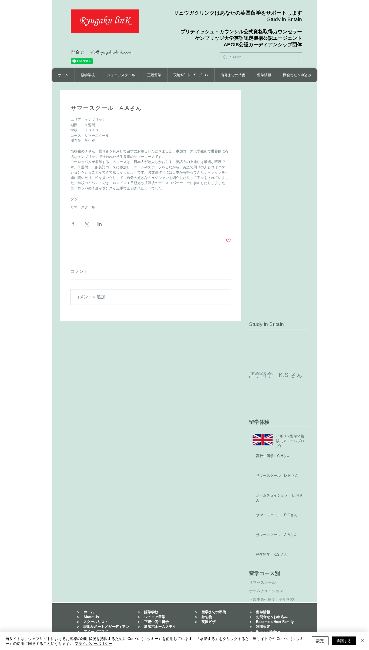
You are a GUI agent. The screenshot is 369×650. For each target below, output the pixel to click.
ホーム (88, 612)
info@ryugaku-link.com (111, 52)
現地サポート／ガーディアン (106, 627)
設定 (320, 640)
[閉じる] (362, 641)
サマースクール (83, 207)
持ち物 (207, 617)
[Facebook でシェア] (73, 223)
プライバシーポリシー (93, 643)
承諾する (343, 640)
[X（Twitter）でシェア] (86, 223)
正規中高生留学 (262, 599)
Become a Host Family (275, 622)
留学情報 (263, 612)
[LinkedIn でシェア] (99, 223)
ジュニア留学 (154, 617)
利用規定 (263, 627)
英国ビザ (209, 622)
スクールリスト (95, 622)
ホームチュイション (266, 591)
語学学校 (286, 599)
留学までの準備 (214, 612)
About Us (91, 617)
